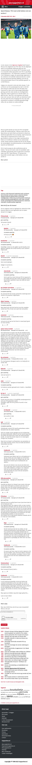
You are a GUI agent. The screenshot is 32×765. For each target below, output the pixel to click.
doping (3, 196)
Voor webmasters (6, 728)
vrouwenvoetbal (11, 202)
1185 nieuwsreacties (8, 524)
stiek (2, 381)
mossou (3, 193)
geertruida (23, 692)
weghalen (8, 698)
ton (24, 696)
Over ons (4, 725)
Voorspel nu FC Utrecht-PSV (16, 217)
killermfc (3, 368)
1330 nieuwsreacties (8, 451)
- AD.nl (13, 16)
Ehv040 (3, 256)
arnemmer (3, 315)
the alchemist (4, 357)
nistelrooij (27, 198)
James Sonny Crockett (7, 329)
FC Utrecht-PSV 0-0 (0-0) (17, 316)
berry (2, 195)
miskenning (12, 198)
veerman (3, 698)
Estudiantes (4, 240)
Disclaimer (5, 730)
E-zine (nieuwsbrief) (7, 720)
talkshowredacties (19, 200)
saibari (2, 696)
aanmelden (27, 6)
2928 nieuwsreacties (5, 359)
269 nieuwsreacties (5, 423)
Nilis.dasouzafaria (6, 478)
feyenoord (11, 193)
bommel (6, 195)
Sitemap (4, 749)
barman (2, 690)
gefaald (3, 694)
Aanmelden (5, 712)
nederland (17, 193)
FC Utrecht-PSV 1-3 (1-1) (20, 451)
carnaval (11, 195)
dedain (26, 195)
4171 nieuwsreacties (5, 289)
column (16, 195)
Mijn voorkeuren (6, 751)
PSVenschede (4, 216)
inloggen (20, 6)
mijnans (20, 694)
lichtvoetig (21, 196)
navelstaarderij (20, 198)
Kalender (4, 718)
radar (23, 199)
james (6, 694)
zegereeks (18, 202)
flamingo (17, 692)
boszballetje (16, 689)
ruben (29, 694)
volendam (3, 202)
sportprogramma (9, 200)
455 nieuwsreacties (5, 395)
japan (9, 694)
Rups (5, 523)
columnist (21, 195)
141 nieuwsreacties (5, 382)
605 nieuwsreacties (5, 330)
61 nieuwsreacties (5, 479)
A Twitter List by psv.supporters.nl (10, 703)
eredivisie (7, 196)
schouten (15, 697)
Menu (6, 6)
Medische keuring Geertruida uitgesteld (15, 653)
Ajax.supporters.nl (7, 744)
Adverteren (5, 734)
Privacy (4, 732)
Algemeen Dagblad (17, 65)
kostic (11, 694)
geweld (12, 196)
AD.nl (6, 160)
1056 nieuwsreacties (5, 303)
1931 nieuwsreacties (5, 242)
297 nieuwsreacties (8, 230)
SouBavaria (7, 450)
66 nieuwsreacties (5, 564)
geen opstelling (4, 220)
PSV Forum (5, 714)
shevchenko (7, 271)
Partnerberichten (6, 736)
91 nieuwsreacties (5, 217)
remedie (27, 199)
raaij (20, 199)
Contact (4, 737)
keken (16, 196)
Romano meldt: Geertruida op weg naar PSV (16, 658)
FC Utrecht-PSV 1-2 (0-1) (20, 411)
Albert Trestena (5, 301)
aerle (22, 193)
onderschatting (5, 199)
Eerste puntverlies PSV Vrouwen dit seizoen (16, 635)
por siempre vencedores (7, 287)
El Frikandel (7, 410)
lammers (14, 694)
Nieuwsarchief (6, 722)
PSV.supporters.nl (6, 748)
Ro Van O (3, 393)
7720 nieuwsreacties (5, 370)
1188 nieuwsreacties (5, 316)
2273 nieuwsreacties (8, 411)
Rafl (2, 422)
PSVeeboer (4, 496)
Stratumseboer (5, 563)
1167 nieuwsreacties (5, 257)
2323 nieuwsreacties (8, 272)
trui (27, 697)
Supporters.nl (6, 740)
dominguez (3, 692)
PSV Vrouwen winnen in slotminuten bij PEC (16, 677)
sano (10, 696)
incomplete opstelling (9, 232)
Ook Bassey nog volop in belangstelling (15, 656)
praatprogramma (14, 199)
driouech (6, 692)
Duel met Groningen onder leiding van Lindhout (17, 651)
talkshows (27, 200)
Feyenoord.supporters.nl (8, 746)
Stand (3, 716)
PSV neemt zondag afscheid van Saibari (15, 655)
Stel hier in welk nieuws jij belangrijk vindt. (12, 682)
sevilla (2, 200)
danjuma (27, 690)
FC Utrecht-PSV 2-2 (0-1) (16, 242)
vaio (29, 696)
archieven (26, 193)
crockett (24, 690)
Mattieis (6, 228)
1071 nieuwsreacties (5, 497)
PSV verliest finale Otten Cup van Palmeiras (16, 678)
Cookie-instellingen (7, 753)
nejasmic (26, 694)
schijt (6, 193)
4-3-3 (26, 330)
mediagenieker (5, 198)
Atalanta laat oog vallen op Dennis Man (15, 636)
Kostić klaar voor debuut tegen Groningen (16, 660)
